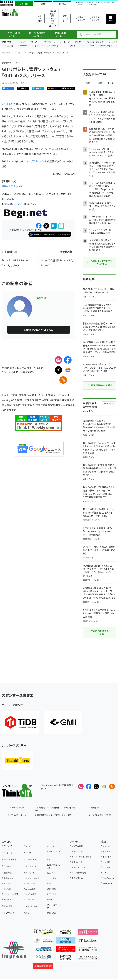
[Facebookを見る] (88, 786)
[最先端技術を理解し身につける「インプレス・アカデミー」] (88, 958)
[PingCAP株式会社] (20, 722)
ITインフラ (21, 41)
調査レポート (77, 862)
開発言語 (8, 873)
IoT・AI (94, 2)
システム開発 (31, 859)
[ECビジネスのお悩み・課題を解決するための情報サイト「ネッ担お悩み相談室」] (43, 966)
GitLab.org (8, 104)
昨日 (88, 83)
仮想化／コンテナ (95, 41)
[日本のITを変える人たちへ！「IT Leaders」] (88, 941)
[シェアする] (39, 226)
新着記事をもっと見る (101, 385)
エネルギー (79, 4)
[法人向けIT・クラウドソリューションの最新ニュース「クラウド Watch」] (66, 941)
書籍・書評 (107, 856)
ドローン (87, 4)
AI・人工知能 (8, 46)
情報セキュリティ (78, 867)
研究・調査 (110, 2)
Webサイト (38, 161)
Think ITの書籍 (106, 46)
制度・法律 (51, 913)
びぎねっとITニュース (12, 62)
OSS (49, 883)
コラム (105, 872)
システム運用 (31, 894)
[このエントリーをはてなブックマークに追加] (54, 226)
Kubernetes (23, 46)
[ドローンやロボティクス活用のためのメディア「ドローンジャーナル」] (66, 958)
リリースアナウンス (12, 186)
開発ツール (30, 873)
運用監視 (8, 899)
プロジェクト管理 (11, 894)
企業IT (43, 4)
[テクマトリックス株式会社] (17, 760)
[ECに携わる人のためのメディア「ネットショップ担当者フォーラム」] (66, 949)
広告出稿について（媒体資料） (47, 809)
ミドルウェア (9, 866)
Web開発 (51, 873)
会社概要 (68, 815)
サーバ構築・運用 (79, 872)
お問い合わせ (69, 807)
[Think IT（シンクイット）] (17, 794)
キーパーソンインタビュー (82, 856)
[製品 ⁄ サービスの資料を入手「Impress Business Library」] (88, 949)
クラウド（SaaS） (32, 878)
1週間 (99, 83)
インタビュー (72, 46)
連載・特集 (6, 41)
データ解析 (51, 878)
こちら (15, 204)
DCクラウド (102, 2)
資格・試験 (8, 906)
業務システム (77, 851)
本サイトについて (17, 807)
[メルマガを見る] (81, 786)
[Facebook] (68, 360)
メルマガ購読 (40, 18)
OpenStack (39, 46)
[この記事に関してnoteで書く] (61, 226)
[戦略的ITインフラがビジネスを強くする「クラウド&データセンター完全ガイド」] (43, 932)
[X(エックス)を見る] (96, 786)
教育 (27, 913)
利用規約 (95, 807)
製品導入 (62, 4)
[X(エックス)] (58, 370)
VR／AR (7, 888)
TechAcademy (109, 878)
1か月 (111, 83)
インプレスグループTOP (101, 815)
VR (83, 46)
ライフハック (9, 913)
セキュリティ (30, 899)
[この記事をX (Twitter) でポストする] (46, 226)
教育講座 (94, 4)
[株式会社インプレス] (14, 950)
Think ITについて (82, 18)
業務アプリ (8, 878)
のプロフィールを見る (38, 329)
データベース (30, 866)
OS (48, 859)
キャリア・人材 (31, 906)
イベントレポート (55, 46)
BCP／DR (51, 894)
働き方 (50, 899)
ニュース (21, 52)
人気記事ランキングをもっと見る (101, 262)
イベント (106, 867)
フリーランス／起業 (54, 906)
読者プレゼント (65, 18)
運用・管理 (51, 888)
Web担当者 (79, 2)
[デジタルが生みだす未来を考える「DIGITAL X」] (43, 958)
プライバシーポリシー (19, 815)
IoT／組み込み (10, 859)
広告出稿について (96, 18)
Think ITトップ (8, 52)
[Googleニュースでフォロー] (104, 786)
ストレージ (65, 41)
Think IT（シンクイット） (15, 12)
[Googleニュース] (68, 370)
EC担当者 (88, 2)
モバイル (7, 883)
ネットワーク (49, 41)
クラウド (78, 41)
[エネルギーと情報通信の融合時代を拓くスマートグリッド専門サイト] (43, 949)
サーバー (35, 41)
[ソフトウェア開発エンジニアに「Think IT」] (66, 932)
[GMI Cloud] (63, 722)
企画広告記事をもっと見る (101, 632)
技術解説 (106, 851)
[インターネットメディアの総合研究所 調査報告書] (43, 941)
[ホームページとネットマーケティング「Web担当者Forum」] (88, 932)
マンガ (92, 46)
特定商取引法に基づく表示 (48, 815)
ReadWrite (107, 883)
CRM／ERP (30, 883)
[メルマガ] (58, 360)
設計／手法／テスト (54, 866)
